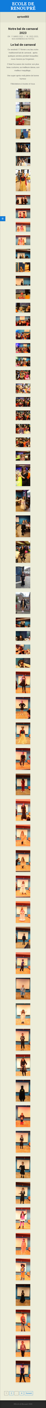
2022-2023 (33, 36)
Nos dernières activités (23, 39)
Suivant (29, 1393)
